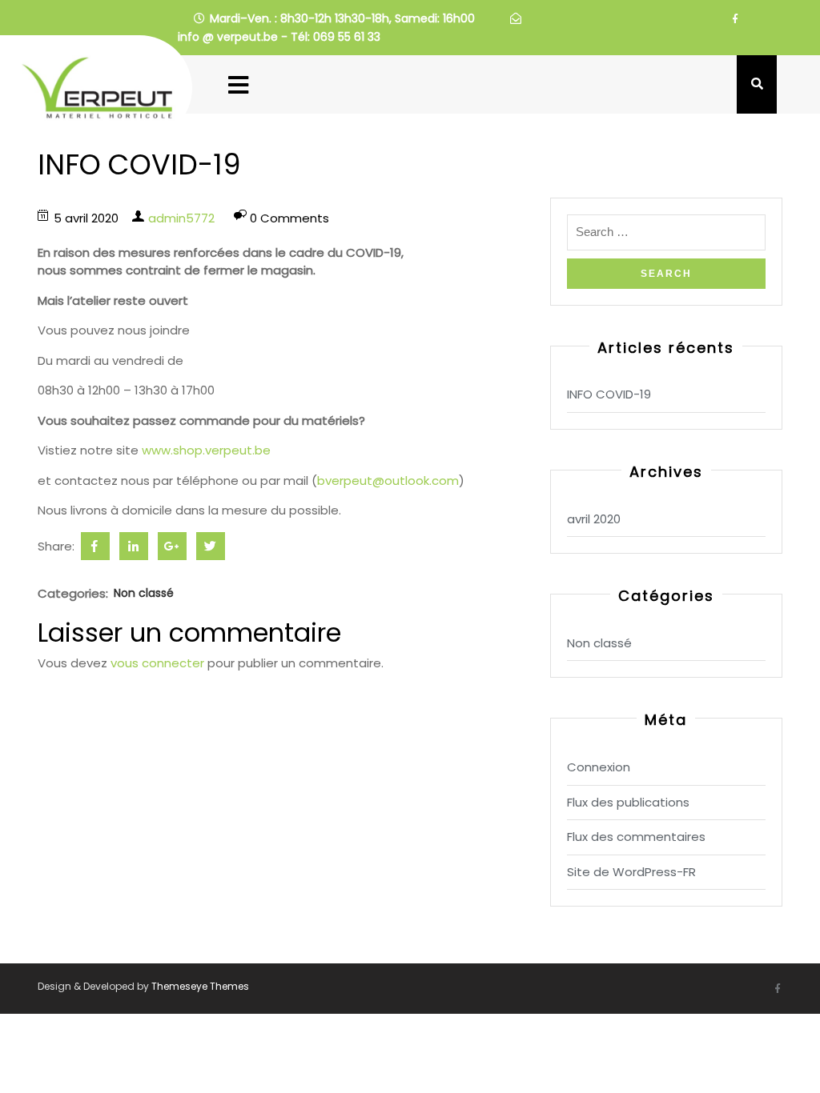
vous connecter (157, 663)
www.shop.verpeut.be (206, 450)
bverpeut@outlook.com (388, 480)
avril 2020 (594, 518)
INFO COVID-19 (609, 394)
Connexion (598, 767)
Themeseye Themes (199, 986)
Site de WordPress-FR (631, 871)
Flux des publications (628, 802)
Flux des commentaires (636, 836)
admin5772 (181, 218)
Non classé (144, 593)
